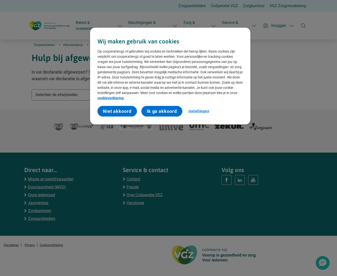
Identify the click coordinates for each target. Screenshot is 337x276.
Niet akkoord (117, 111)
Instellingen (198, 111)
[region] (170, 76)
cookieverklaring (110, 98)
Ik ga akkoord (162, 111)
